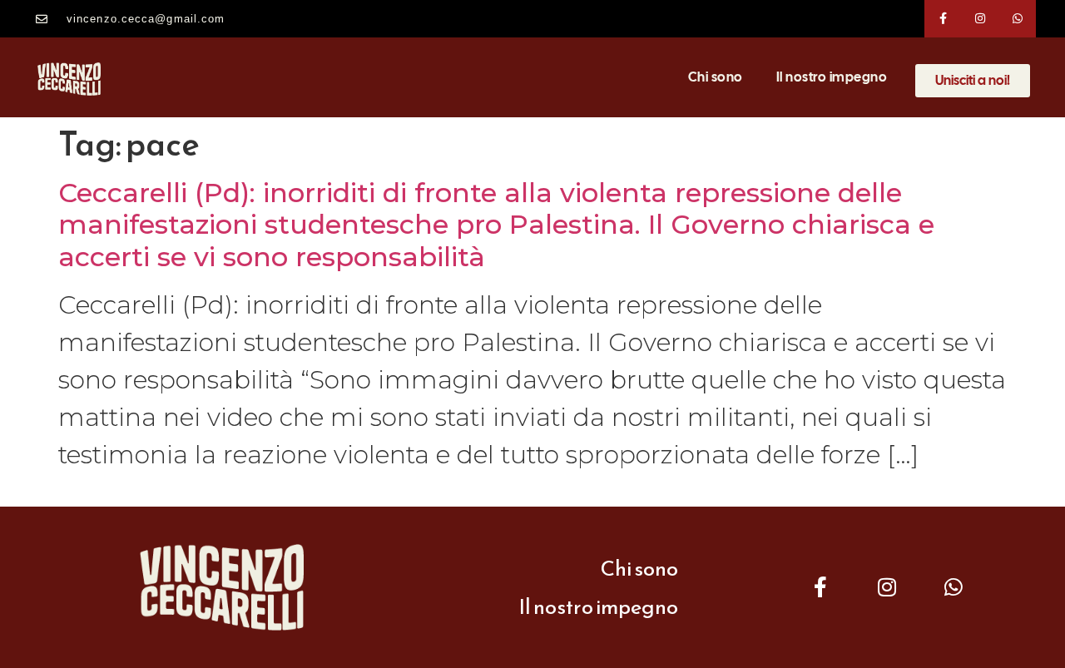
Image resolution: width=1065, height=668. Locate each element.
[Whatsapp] (1018, 18)
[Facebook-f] (943, 18)
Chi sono (715, 77)
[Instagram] (980, 18)
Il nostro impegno (832, 77)
